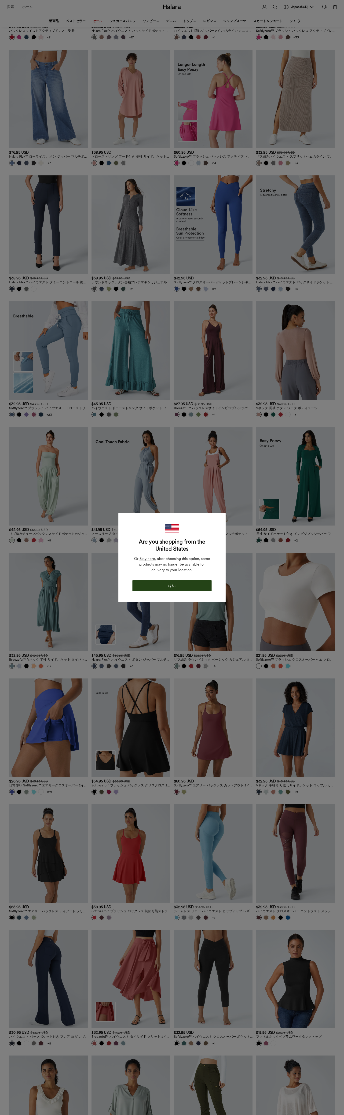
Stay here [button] (147, 558)
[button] (172, 528)
